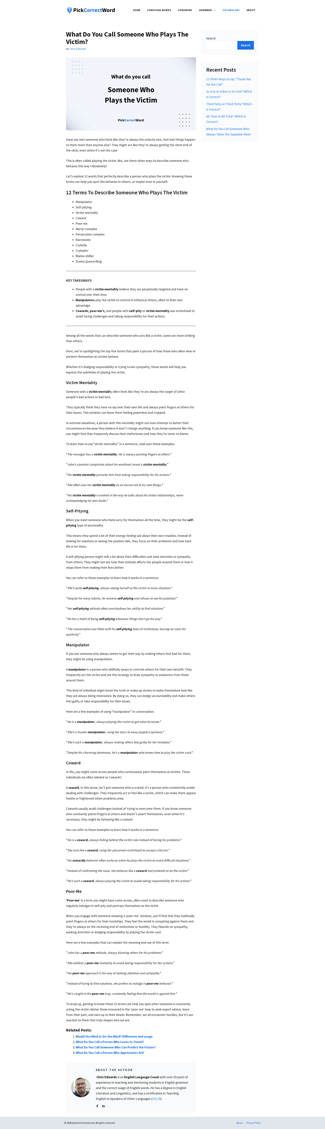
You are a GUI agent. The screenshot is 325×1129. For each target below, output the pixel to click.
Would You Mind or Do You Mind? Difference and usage (114, 1036)
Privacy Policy (253, 1122)
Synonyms (185, 10)
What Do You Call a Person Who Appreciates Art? (110, 1053)
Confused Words (159, 10)
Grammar (205, 10)
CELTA (156, 1099)
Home (136, 10)
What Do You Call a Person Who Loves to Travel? (110, 1042)
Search (211, 38)
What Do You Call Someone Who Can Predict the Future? (116, 1047)
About (251, 10)
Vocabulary (231, 10)
